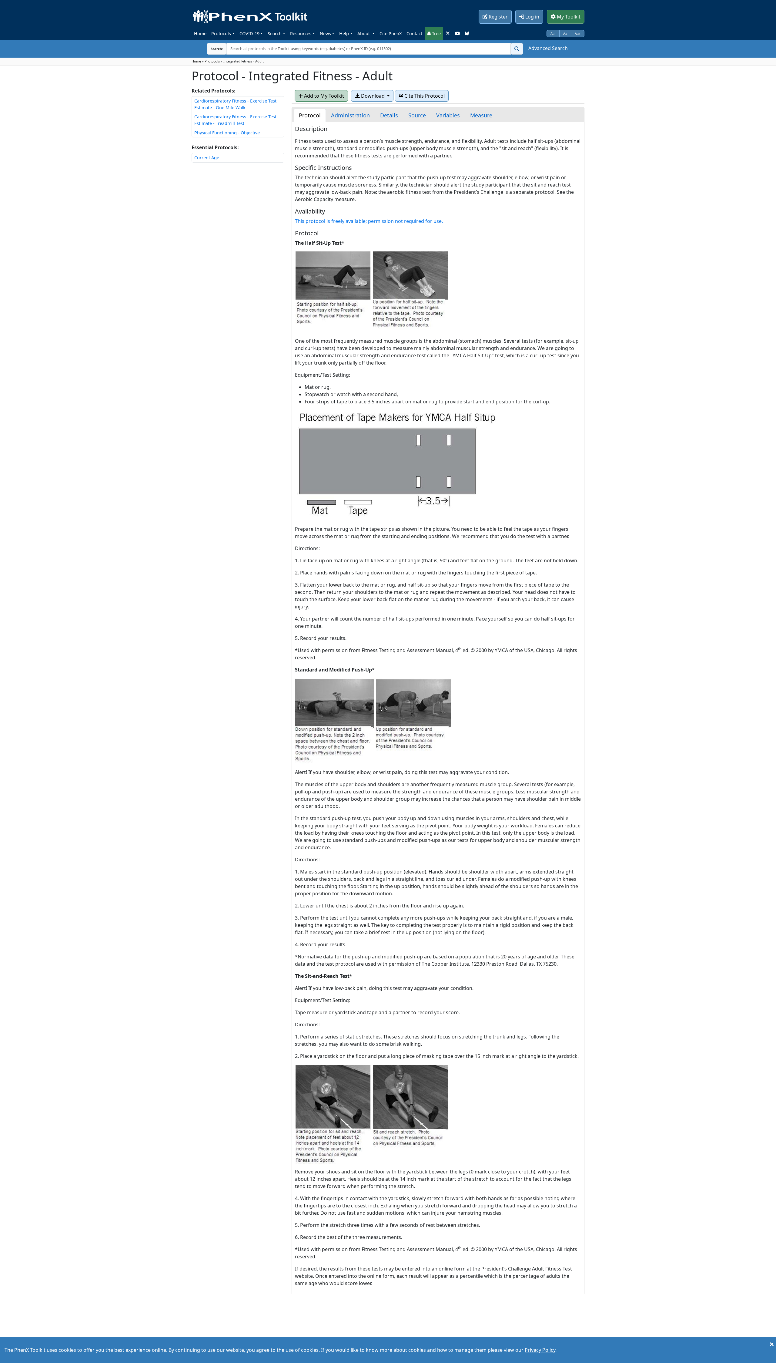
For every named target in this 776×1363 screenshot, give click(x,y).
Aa (565, 33)
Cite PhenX (391, 33)
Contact (414, 33)
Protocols (221, 33)
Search (275, 33)
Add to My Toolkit (323, 96)
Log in (531, 16)
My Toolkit (568, 16)
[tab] (310, 115)
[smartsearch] (516, 49)
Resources (300, 33)
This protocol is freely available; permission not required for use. (369, 221)
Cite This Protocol (424, 96)
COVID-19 (249, 33)
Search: (212, 48)
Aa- (553, 33)
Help (344, 33)
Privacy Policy (540, 1350)
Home (200, 33)
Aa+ (577, 33)
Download (373, 96)
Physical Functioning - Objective (227, 133)
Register (497, 16)
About (364, 33)
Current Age (206, 157)
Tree (436, 33)
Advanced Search (548, 48)
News (325, 33)
